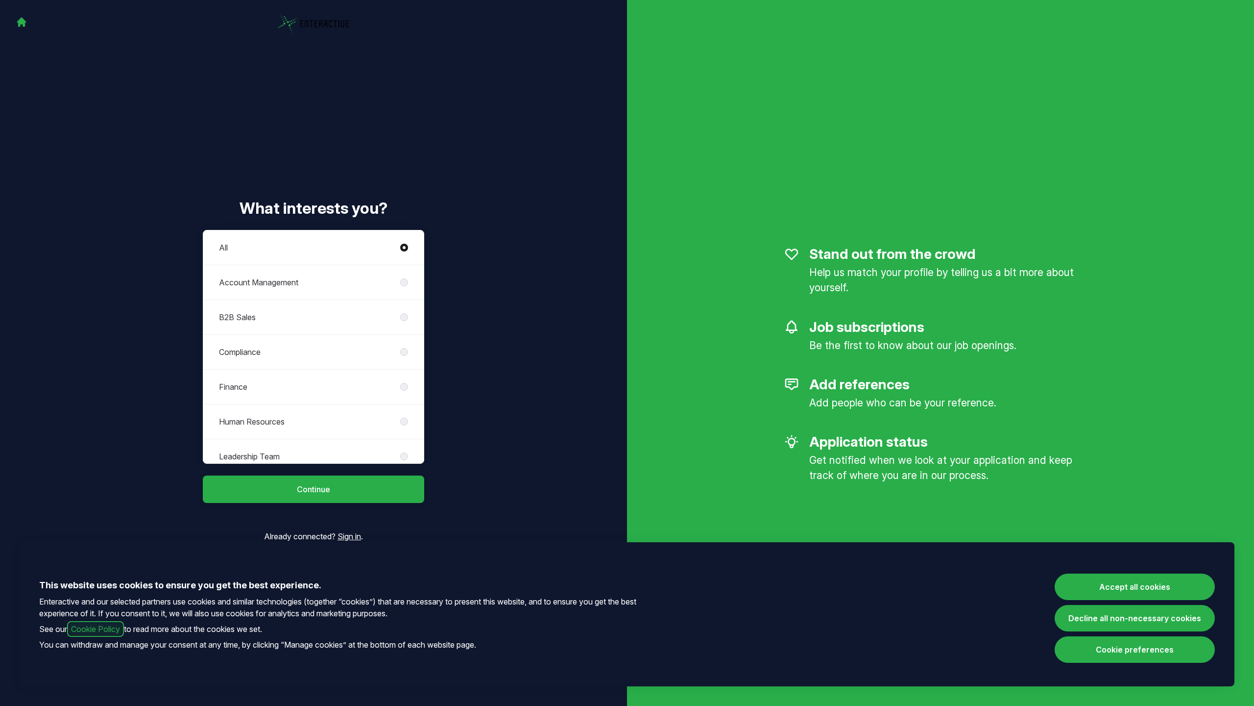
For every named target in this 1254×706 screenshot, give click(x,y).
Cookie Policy (95, 629)
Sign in (349, 536)
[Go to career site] (21, 22)
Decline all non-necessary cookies (1134, 618)
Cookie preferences (1135, 650)
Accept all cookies (1134, 587)
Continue (313, 489)
